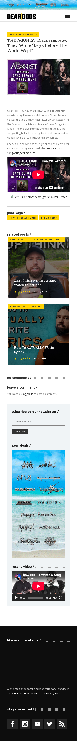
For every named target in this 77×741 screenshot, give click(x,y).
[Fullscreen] (60, 598)
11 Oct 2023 (40, 358)
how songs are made (22, 218)
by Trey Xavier (22, 291)
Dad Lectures (18, 239)
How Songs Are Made (23, 34)
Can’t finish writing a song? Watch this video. (36, 282)
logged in (28, 394)
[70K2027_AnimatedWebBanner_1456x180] (38, 8)
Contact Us (36, 693)
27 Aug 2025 (40, 291)
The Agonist (49, 218)
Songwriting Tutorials (46, 239)
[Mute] (55, 598)
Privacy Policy (54, 693)
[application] (38, 586)
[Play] (16, 598)
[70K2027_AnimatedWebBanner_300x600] (38, 556)
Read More (20, 693)
